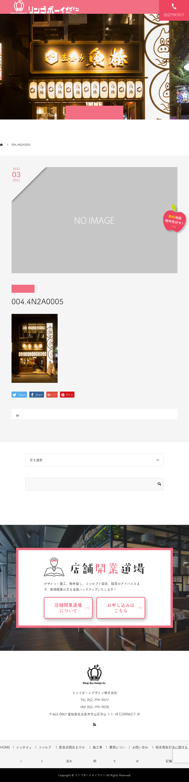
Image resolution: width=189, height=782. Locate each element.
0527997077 (174, 15)
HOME (5, 747)
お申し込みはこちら (121, 608)
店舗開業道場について (68, 608)
